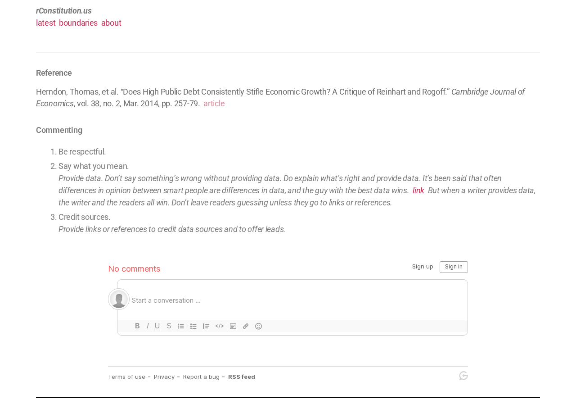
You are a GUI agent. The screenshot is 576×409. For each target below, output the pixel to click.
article (214, 103)
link (418, 190)
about (111, 22)
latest (45, 22)
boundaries (78, 22)
